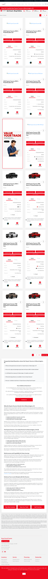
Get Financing (37, 507)
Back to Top (44, 355)
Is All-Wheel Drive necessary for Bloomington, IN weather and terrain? (20, 373)
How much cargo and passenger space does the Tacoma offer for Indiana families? (22, 369)
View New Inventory (10, 507)
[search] (47, 4)
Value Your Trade (7, 39)
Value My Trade (27, 561)
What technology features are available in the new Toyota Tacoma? (19, 376)
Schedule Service (16, 559)
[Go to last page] (46, 15)
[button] (20, 29)
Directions (37, 561)
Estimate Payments (17, 39)
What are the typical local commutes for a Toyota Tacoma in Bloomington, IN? (21, 365)
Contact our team (7, 473)
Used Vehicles (4, 561)
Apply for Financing (28, 559)
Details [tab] (9, 46)
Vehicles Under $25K (5, 564)
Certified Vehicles (4, 562)
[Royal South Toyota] (4, 4)
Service (15, 557)
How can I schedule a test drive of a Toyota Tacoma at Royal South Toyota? (20, 380)
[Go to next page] (44, 15)
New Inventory (4, 559)
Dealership (38, 557)
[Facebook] (2, 551)
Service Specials (16, 561)
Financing (26, 557)
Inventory (4, 557)
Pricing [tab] (15, 46)
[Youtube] (5, 551)
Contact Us (24, 399)
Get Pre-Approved (12, 41)
